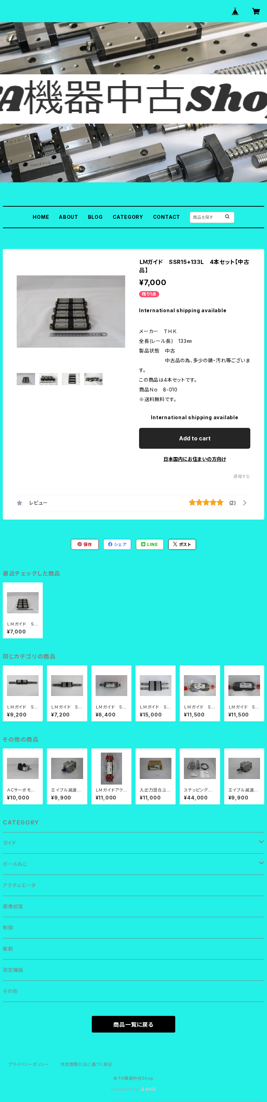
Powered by (125, 1089)
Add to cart (195, 438)
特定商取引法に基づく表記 (86, 1064)
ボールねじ (15, 864)
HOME (41, 217)
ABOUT (68, 217)
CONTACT (166, 217)
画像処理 (13, 906)
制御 (8, 927)
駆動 (8, 949)
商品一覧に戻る (133, 1024)
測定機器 (13, 970)
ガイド (9, 843)
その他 (10, 991)
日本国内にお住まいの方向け (194, 459)
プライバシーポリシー (28, 1064)
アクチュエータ (19, 885)
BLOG (95, 217)
